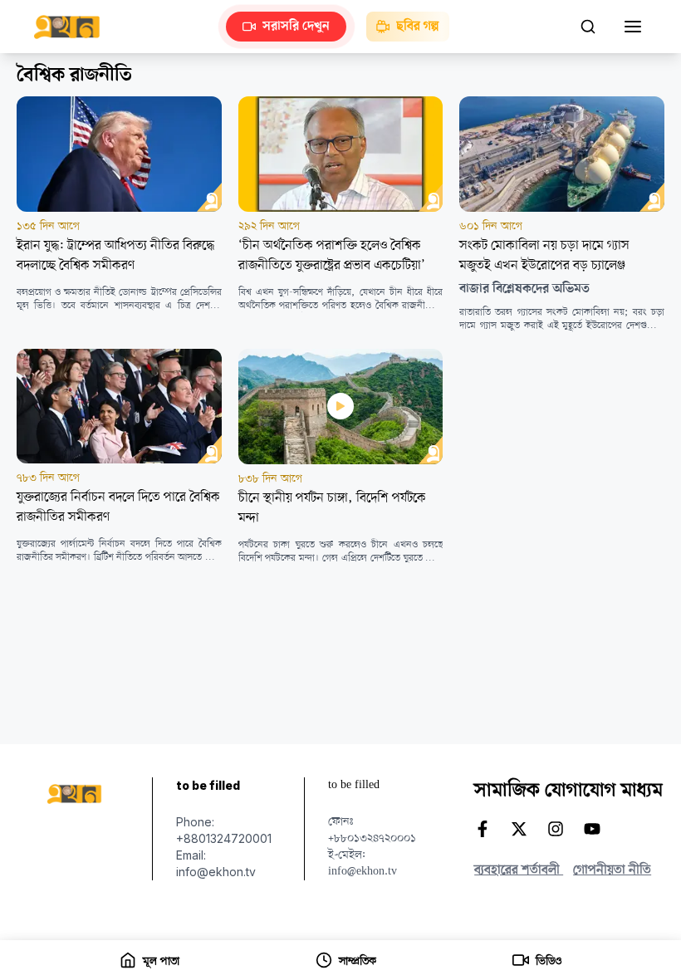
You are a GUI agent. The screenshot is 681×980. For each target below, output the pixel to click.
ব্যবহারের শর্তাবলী (518, 870)
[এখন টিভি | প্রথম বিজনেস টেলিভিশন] (75, 27)
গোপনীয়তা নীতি (612, 870)
